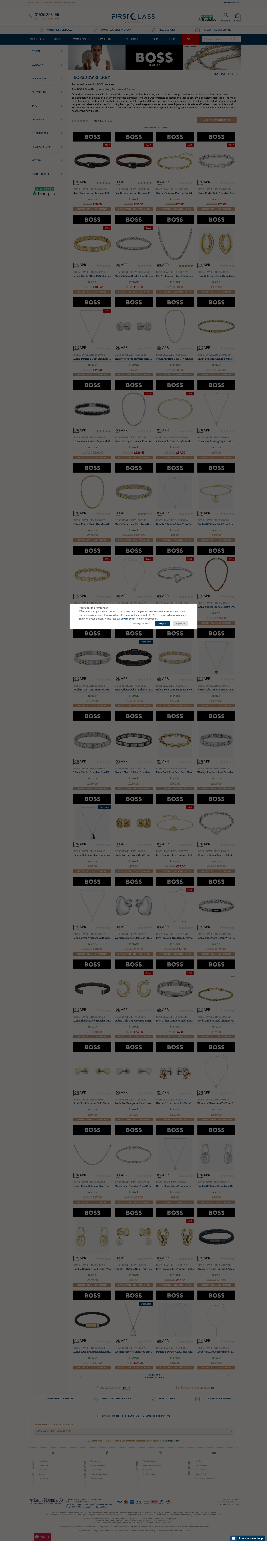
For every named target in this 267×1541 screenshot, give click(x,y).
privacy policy (128, 619)
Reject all (180, 623)
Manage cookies (141, 623)
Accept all (162, 623)
